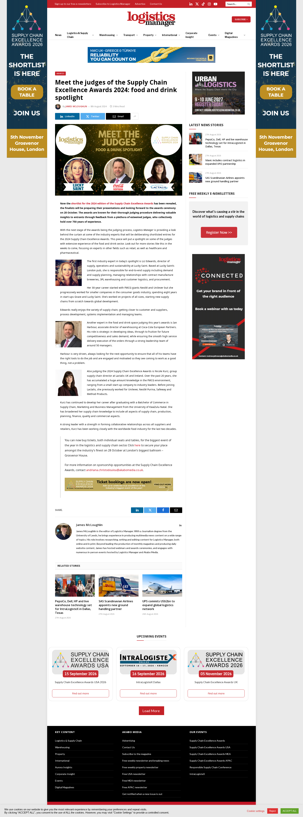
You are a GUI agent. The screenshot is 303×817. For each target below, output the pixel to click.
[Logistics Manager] (151, 19)
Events (212, 35)
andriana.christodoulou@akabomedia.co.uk (114, 470)
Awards (60, 73)
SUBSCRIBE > (241, 19)
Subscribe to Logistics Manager (113, 3)
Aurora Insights (63, 767)
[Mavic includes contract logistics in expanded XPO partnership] (195, 159)
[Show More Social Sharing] (134, 116)
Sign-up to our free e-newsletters (73, 3)
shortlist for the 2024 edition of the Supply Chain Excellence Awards (112, 203)
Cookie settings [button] (256, 811)
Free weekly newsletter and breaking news (145, 760)
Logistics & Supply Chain (77, 35)
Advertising (128, 740)
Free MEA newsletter (134, 780)
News (58, 35)
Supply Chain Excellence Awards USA (210, 747)
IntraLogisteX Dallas (148, 682)
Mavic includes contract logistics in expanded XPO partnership (225, 162)
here (137, 445)
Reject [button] (272, 811)
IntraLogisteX (197, 773)
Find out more (80, 693)
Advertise (140, 3)
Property (148, 35)
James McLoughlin (76, 106)
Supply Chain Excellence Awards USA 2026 (80, 682)
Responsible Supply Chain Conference (210, 767)
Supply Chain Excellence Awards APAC (211, 760)
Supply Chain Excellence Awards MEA (210, 753)
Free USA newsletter (133, 773)
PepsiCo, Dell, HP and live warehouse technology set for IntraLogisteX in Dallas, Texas (73, 607)
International (169, 35)
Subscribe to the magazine (136, 753)
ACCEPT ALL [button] (290, 811)
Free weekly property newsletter (140, 767)
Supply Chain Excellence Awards (207, 740)
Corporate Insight (191, 35)
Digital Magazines (231, 35)
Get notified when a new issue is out (142, 793)
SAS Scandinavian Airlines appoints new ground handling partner (116, 605)
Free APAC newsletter (134, 787)
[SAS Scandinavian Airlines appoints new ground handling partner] (119, 585)
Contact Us (156, 3)
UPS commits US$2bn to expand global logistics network (158, 605)
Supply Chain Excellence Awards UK (216, 682)
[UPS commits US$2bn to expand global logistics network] (162, 585)
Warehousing (107, 35)
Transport (129, 35)
